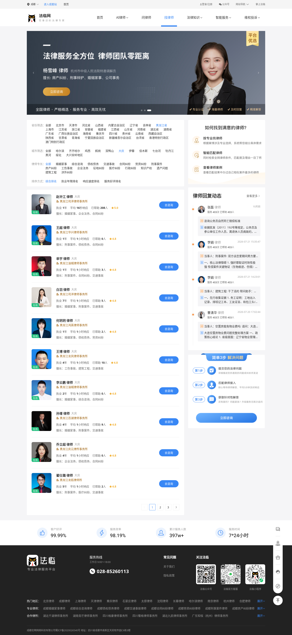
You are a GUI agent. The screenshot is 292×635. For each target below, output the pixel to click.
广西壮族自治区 (68, 133)
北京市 (60, 125)
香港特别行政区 (159, 138)
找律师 (169, 17)
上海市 (49, 129)
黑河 (48, 155)
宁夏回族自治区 (94, 138)
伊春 (131, 151)
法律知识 (195, 17)
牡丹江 (169, 151)
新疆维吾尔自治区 (120, 138)
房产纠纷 (51, 168)
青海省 (76, 138)
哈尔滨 (60, 151)
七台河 (156, 151)
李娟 (210, 242)
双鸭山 (109, 151)
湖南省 (167, 129)
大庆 (121, 151)
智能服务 (223, 17)
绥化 (58, 155)
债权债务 (93, 164)
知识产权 (146, 168)
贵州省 (126, 133)
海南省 (87, 133)
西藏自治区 (155, 133)
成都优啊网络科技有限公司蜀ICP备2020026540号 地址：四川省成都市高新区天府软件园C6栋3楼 (79, 630)
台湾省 (140, 138)
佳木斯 (143, 151)
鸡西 (87, 151)
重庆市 (100, 133)
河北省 (86, 125)
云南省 (139, 133)
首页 (66, 4)
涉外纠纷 (67, 172)
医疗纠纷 (114, 168)
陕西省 (49, 138)
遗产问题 (162, 168)
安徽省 (89, 129)
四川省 (113, 133)
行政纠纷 (130, 168)
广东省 (49, 133)
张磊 (210, 207)
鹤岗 (98, 151)
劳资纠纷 (140, 164)
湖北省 (154, 129)
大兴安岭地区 (74, 155)
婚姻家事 (61, 164)
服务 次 (213, 212)
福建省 (102, 129)
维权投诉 (252, 17)
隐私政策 (169, 575)
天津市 (73, 125)
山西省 (99, 125)
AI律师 (122, 17)
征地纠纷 (98, 168)
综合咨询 (77, 164)
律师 (214, 207)
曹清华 (212, 312)
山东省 (128, 129)
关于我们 (169, 566)
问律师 (146, 17)
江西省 (115, 129)
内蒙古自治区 (116, 125)
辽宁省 (134, 125)
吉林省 (147, 125)
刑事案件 (156, 164)
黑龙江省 (161, 125)
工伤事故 (67, 168)
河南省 (141, 129)
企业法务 (82, 168)
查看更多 (252, 196)
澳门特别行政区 (55, 142)
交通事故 (109, 164)
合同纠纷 (125, 164)
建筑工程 (51, 172)
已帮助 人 (227, 212)
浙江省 (76, 129)
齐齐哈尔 (74, 151)
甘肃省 (63, 138)
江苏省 (63, 129)
